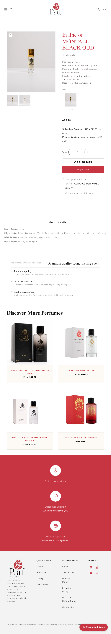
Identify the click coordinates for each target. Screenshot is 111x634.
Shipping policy (66, 624)
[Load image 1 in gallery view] (12, 100)
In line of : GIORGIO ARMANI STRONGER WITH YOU (29, 439)
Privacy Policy (66, 580)
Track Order (68, 572)
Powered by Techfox (35, 624)
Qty (64, 151)
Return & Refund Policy (69, 599)
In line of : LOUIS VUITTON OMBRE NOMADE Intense (29, 371)
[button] (6, 10)
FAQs (65, 566)
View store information (77, 198)
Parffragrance (20, 624)
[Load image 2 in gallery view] (25, 100)
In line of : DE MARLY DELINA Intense (81, 437)
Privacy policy (51, 624)
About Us (41, 572)
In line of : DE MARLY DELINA (81, 370)
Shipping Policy (66, 590)
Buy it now (83, 169)
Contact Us (42, 584)
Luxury (40, 578)
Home (40, 566)
